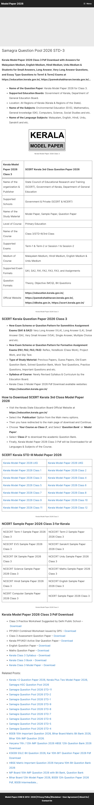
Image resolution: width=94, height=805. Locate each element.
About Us (83, 797)
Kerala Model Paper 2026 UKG (65, 462)
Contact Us (47, 801)
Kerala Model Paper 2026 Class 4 (67, 477)
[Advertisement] (47, 27)
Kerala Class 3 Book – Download (27, 660)
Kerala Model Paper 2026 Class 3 (22, 477)
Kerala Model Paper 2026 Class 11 (22, 507)
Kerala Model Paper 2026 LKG (20, 462)
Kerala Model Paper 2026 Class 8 (67, 492)
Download (15, 626)
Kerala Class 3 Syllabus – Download (29, 655)
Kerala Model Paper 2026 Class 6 (67, 485)
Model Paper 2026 (12, 3)
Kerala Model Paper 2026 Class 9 (22, 500)
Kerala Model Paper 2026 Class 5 (22, 485)
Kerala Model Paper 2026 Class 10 (68, 500)
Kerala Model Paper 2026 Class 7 (22, 492)
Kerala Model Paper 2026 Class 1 (22, 470)
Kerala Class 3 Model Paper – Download (32, 665)
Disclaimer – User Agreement (64, 797)
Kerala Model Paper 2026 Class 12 (68, 507)
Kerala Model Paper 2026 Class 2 (67, 470)
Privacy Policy (43, 797)
